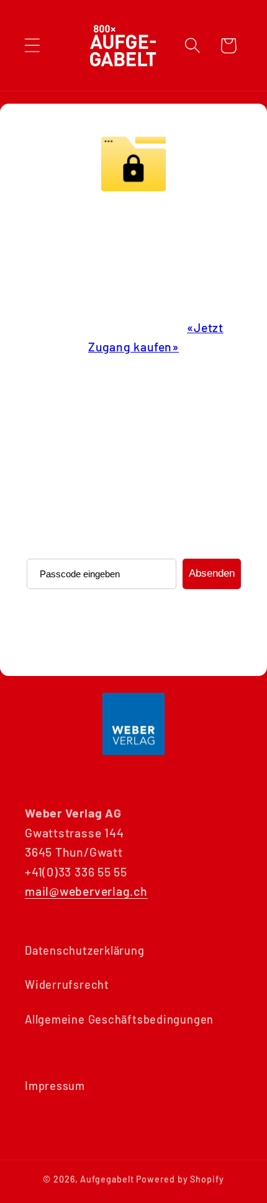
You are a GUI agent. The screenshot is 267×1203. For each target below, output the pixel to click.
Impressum (55, 1086)
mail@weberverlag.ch (86, 890)
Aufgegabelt (107, 1179)
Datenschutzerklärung (85, 950)
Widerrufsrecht (67, 984)
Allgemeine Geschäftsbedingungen (119, 1019)
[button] (32, 45)
